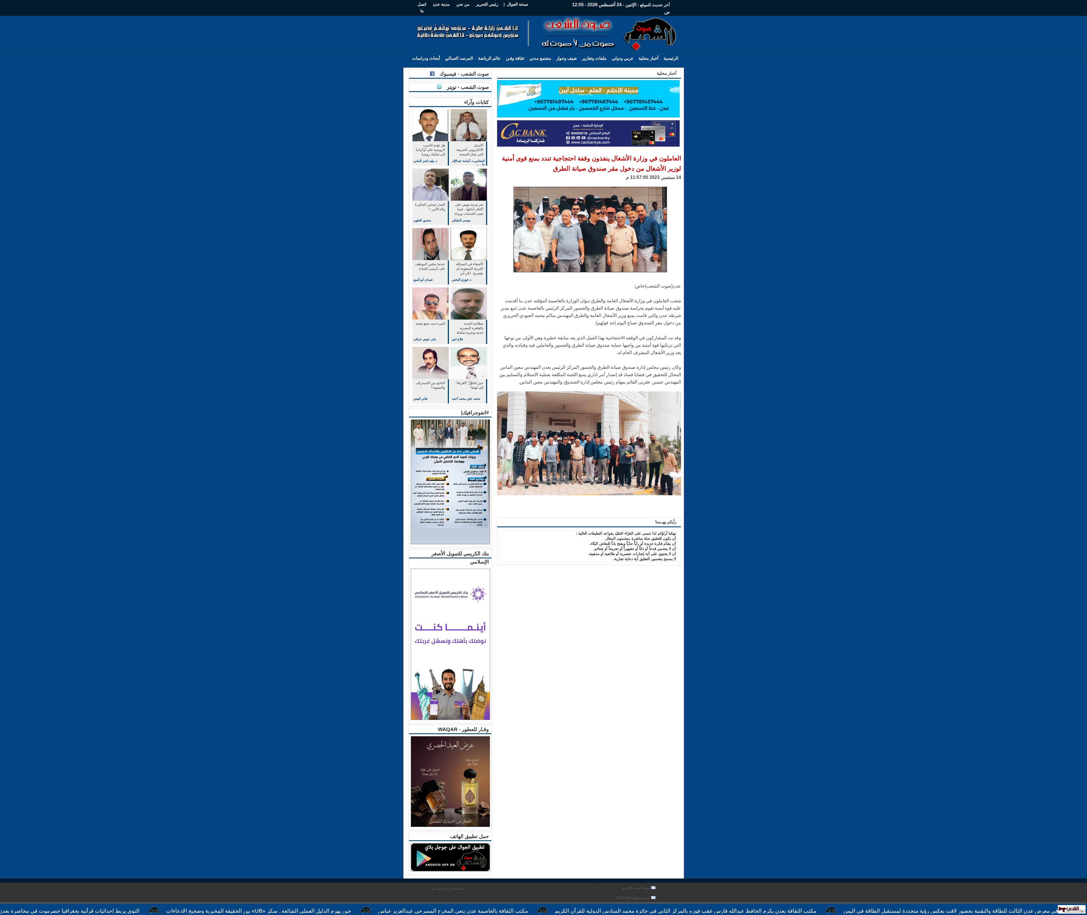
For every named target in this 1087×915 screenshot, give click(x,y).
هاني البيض (420, 398)
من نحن (462, 4)
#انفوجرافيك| (475, 412)
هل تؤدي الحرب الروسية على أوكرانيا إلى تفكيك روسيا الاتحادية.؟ (430, 150)
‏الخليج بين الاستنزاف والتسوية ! (430, 385)
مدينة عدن (441, 4)
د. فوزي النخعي (461, 279)
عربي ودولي (623, 58)
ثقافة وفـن (515, 58)
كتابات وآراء (476, 102)
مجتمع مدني (540, 58)
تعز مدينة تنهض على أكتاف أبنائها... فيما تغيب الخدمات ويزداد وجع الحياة (468, 210)
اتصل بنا (437, 888)
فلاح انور (457, 339)
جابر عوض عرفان (425, 339)
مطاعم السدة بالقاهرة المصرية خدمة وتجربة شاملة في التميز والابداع (470, 328)
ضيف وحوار (566, 58)
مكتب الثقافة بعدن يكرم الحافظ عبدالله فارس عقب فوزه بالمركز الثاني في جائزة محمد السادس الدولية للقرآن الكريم (742, 911)
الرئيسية (671, 58)
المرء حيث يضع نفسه (430, 323)
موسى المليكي (461, 220)
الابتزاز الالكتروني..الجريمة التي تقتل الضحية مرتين (469, 150)
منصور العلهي (422, 220)
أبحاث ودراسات (426, 58)
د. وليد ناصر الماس (425, 160)
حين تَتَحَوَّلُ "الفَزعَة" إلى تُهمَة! (469, 385)
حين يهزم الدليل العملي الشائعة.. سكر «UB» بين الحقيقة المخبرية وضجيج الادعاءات (315, 911)
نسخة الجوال (517, 4)
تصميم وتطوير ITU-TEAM (633, 897)
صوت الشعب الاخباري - (634, 888)
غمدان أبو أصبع (423, 279)
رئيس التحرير (487, 4)
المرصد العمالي (459, 58)
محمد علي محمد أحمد (466, 398)
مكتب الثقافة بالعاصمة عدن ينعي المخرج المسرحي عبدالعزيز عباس (510, 911)
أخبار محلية (648, 58)
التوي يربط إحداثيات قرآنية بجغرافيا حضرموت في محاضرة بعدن (125, 911)
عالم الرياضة (489, 58)
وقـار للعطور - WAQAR (463, 729)
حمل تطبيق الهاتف (469, 836)
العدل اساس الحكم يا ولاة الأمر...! (430, 207)
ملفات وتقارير (594, 58)
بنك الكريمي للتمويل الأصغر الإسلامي (460, 558)
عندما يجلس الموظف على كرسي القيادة (430, 266)
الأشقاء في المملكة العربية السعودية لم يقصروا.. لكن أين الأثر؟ (469, 269)
